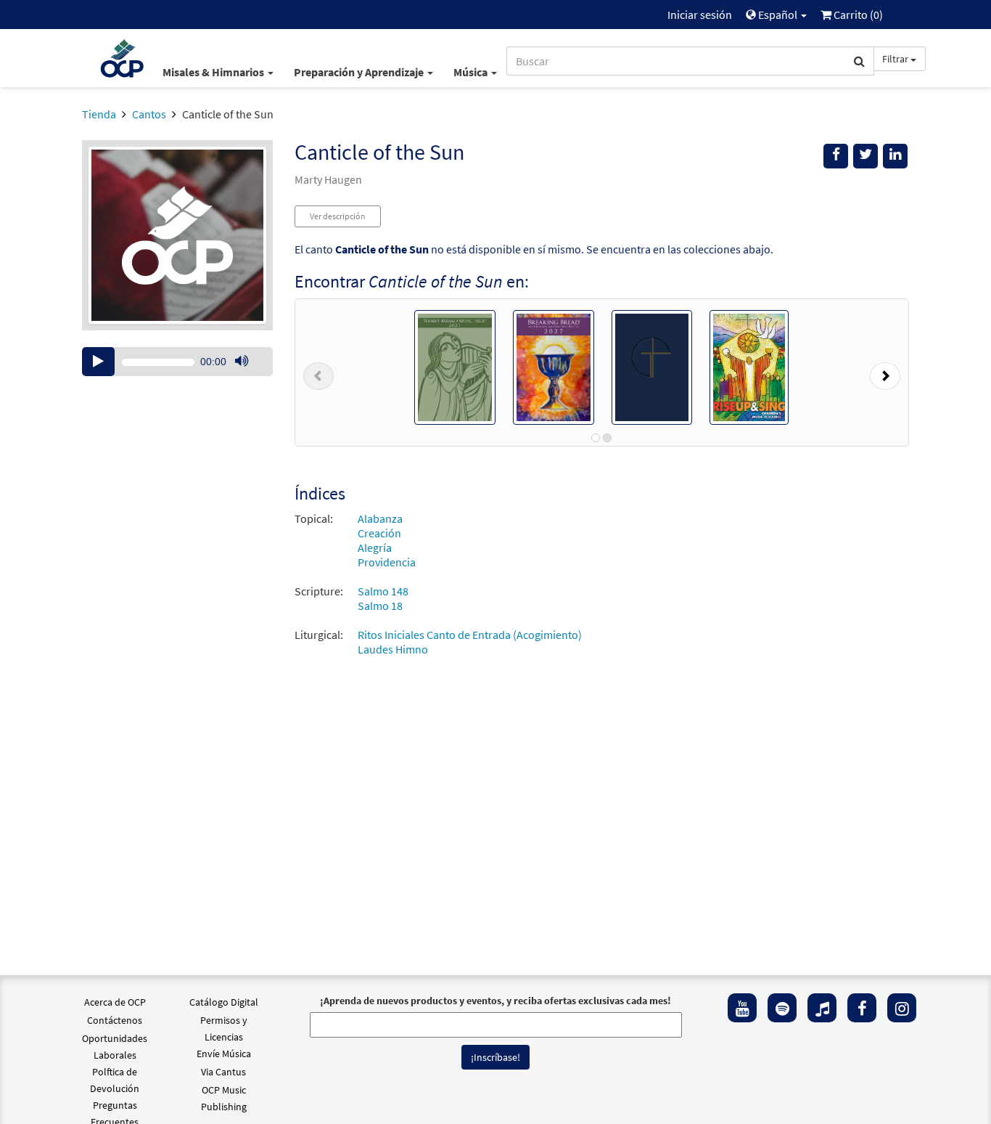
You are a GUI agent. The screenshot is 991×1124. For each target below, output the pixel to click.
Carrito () (857, 14)
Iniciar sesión (699, 14)
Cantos (149, 114)
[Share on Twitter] (865, 156)
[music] (821, 1007)
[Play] (98, 361)
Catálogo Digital (223, 1002)
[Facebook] (861, 1007)
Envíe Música (224, 1053)
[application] (177, 361)
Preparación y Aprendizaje (360, 72)
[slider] (249, 375)
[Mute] (241, 361)
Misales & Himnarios (214, 72)
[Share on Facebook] (835, 156)
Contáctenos (114, 1020)
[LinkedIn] (895, 156)
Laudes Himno (393, 649)
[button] (318, 372)
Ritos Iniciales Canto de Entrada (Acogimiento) (470, 634)
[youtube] (742, 1007)
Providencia (387, 562)
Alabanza (380, 518)
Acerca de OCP (115, 1002)
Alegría (375, 547)
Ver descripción (338, 216)
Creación (379, 533)
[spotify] (782, 1007)
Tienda (99, 114)
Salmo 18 (380, 605)
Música (471, 72)
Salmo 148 (383, 591)
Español (777, 14)
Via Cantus (223, 1071)
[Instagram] (901, 1007)
